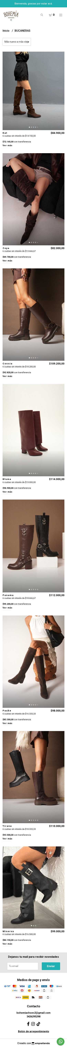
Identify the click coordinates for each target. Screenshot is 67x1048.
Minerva (8, 931)
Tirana (7, 826)
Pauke (7, 710)
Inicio (6, 30)
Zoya (6, 248)
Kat (5, 132)
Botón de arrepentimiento (33, 1031)
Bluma (7, 479)
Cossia (8, 363)
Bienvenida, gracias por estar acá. (33, 3)
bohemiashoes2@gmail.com (33, 1012)
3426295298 (33, 1016)
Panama (8, 595)
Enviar (51, 966)
